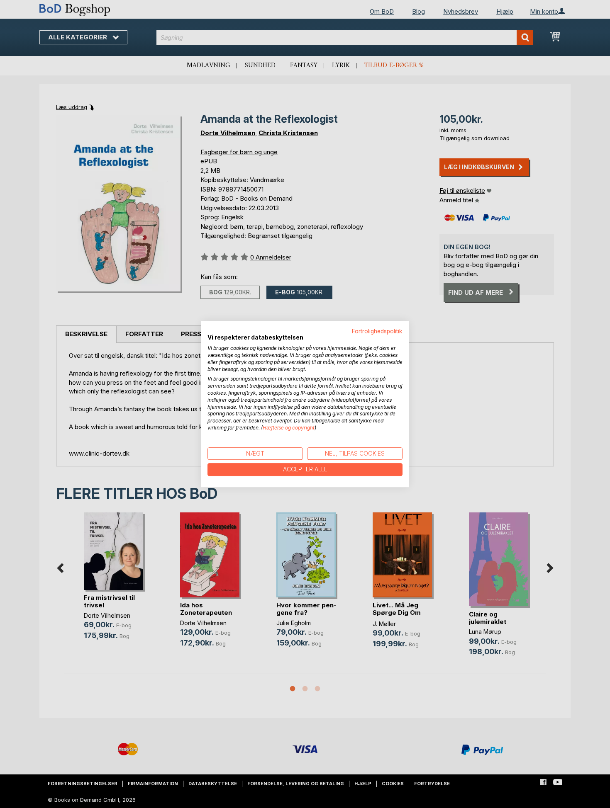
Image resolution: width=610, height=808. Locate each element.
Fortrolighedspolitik (377, 331)
